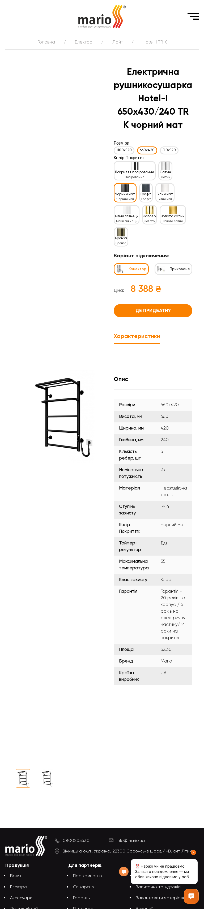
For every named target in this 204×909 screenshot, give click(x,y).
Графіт (146, 194)
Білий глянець (126, 216)
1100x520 (124, 150)
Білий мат (165, 194)
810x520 (169, 150)
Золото (149, 216)
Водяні (16, 876)
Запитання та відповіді (158, 887)
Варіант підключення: (141, 256)
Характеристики (137, 336)
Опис (121, 379)
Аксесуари (21, 898)
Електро (83, 42)
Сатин (165, 172)
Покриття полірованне (134, 172)
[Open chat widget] (191, 896)
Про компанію (87, 876)
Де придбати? (153, 310)
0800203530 (76, 841)
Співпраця (83, 887)
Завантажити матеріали (160, 898)
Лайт (117, 42)
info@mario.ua (131, 841)
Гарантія (82, 898)
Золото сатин (173, 216)
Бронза (121, 238)
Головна (46, 42)
